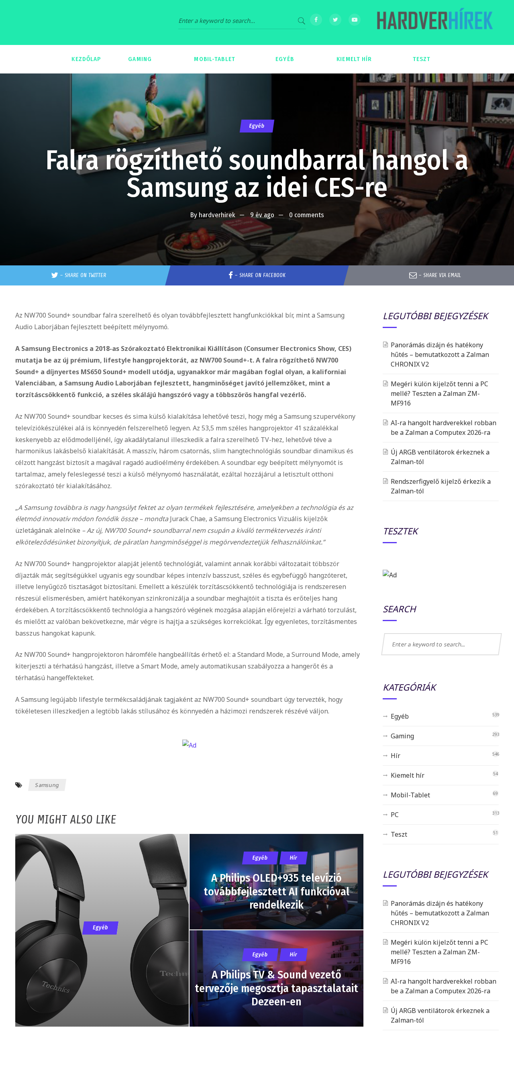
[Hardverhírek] (433, 22)
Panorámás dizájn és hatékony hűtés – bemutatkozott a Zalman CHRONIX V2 (440, 354)
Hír (395, 755)
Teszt (399, 834)
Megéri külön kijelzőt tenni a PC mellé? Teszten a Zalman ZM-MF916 (439, 393)
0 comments (306, 215)
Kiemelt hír (407, 775)
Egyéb (257, 125)
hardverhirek (217, 215)
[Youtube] (355, 20)
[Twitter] (335, 20)
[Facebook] (316, 20)
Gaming (402, 736)
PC (395, 814)
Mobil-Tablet (410, 795)
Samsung (47, 785)
